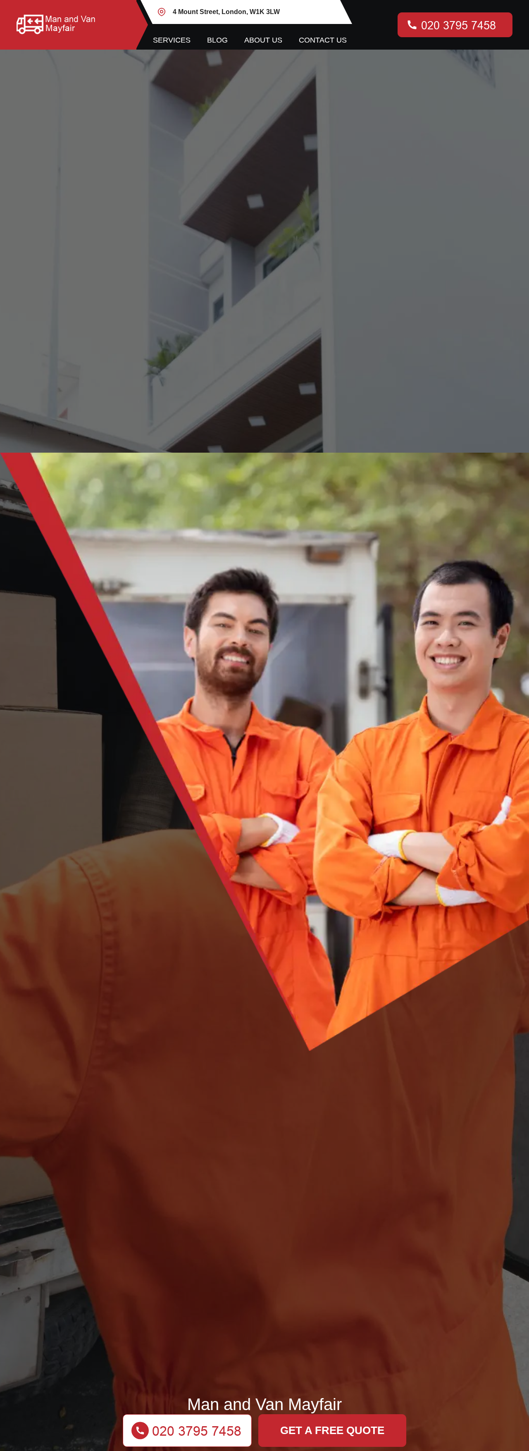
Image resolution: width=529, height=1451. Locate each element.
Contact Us (323, 40)
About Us (263, 40)
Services (172, 40)
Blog (217, 40)
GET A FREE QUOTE (332, 1430)
